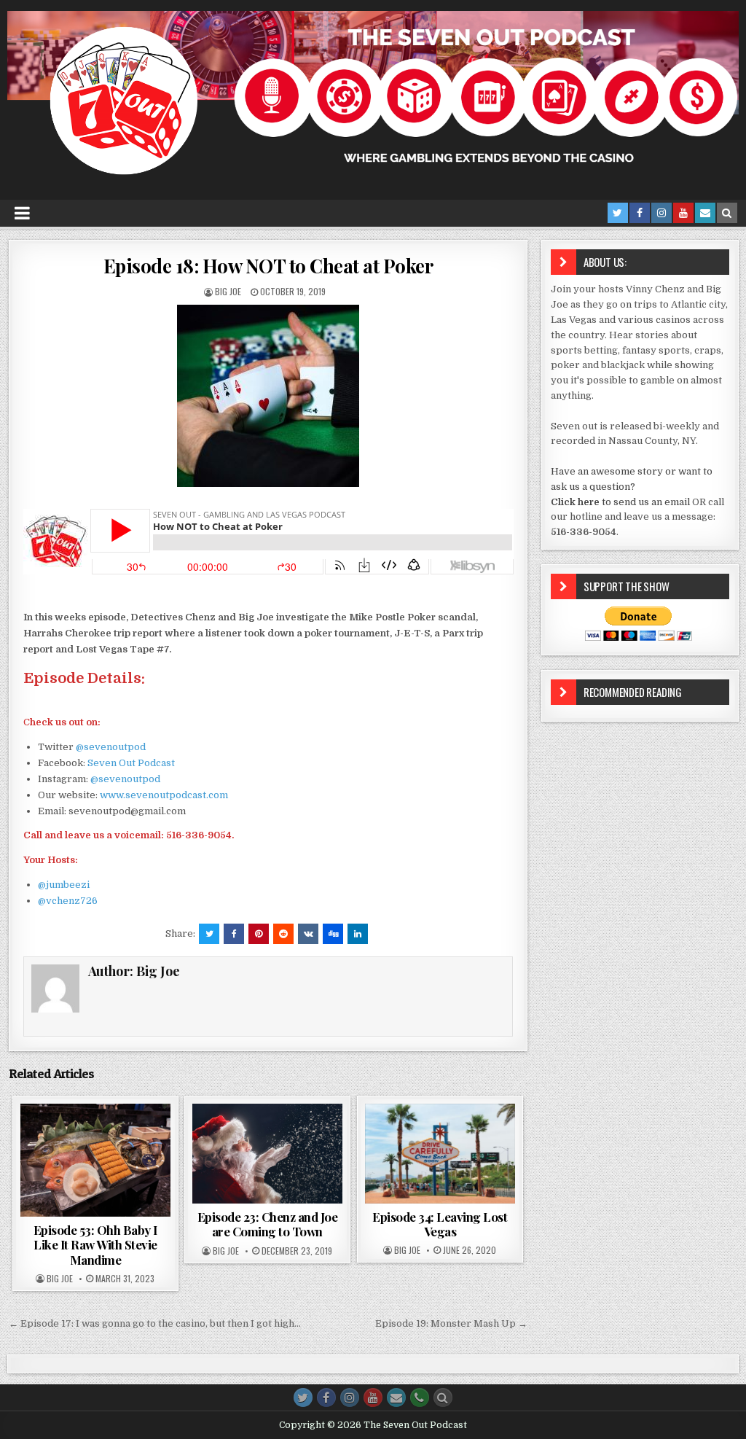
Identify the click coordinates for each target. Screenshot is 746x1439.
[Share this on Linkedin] (358, 934)
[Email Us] (705, 213)
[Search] (727, 213)
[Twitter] (618, 213)
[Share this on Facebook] (234, 934)
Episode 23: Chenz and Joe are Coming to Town (267, 1224)
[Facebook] (639, 213)
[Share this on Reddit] (283, 934)
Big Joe (228, 291)
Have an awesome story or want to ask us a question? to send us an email (631, 486)
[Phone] (419, 1397)
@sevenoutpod (111, 746)
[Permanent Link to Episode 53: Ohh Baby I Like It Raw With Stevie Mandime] (95, 1160)
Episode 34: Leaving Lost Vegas (439, 1224)
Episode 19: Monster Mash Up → (451, 1323)
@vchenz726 (68, 900)
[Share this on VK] (308, 934)
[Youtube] (683, 213)
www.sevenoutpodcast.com (164, 794)
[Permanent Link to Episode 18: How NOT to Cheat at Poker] (268, 396)
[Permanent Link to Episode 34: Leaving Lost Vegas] (440, 1154)
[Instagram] (661, 213)
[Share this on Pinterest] (258, 934)
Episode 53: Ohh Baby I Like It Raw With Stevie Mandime (95, 1245)
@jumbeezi (64, 884)
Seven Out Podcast (131, 762)
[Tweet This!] (209, 934)
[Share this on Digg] (333, 934)
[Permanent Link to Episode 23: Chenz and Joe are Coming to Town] (267, 1154)
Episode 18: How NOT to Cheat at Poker (268, 265)
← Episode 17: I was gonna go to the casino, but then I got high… (155, 1323)
